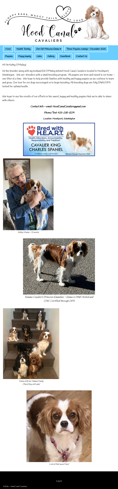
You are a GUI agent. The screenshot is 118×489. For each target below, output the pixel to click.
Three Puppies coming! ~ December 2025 (86, 48)
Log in (59, 481)
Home (8, 48)
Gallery (50, 56)
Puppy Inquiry (24, 56)
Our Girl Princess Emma (47, 48)
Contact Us (81, 56)
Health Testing (23, 48)
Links (39, 56)
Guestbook (65, 56)
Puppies (9, 56)
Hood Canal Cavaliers (19, 486)
